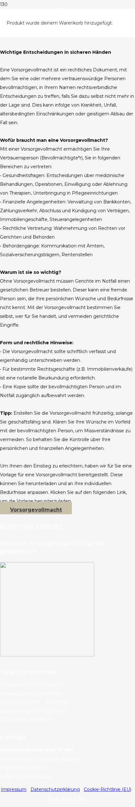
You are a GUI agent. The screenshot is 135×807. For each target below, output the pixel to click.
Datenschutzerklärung (55, 789)
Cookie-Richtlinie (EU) (107, 789)
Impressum (13, 789)
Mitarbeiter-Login (67, 798)
